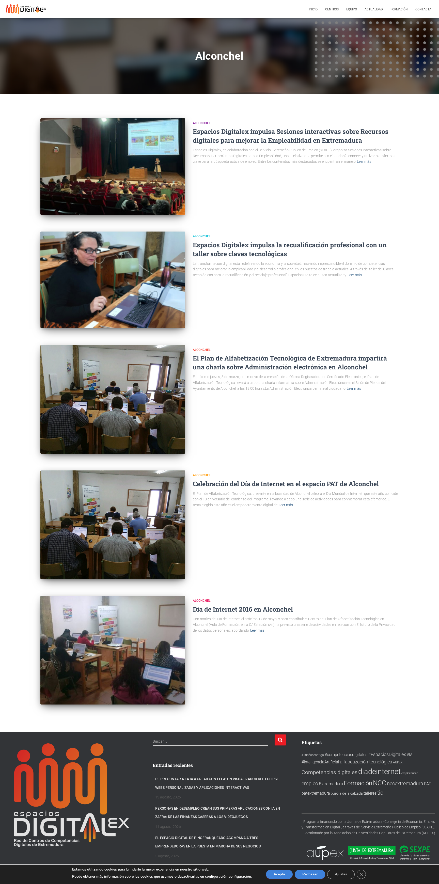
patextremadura (316, 793)
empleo (310, 783)
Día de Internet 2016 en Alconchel (243, 609)
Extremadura (331, 783)
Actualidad (374, 9)
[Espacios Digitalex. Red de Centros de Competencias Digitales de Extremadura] (26, 9)
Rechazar (310, 874)
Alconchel (201, 123)
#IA (409, 754)
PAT (427, 784)
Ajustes (341, 874)
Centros (332, 9)
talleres (370, 793)
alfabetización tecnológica (366, 761)
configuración (240, 876)
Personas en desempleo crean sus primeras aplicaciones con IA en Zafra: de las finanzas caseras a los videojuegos (217, 812)
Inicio (313, 9)
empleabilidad (409, 773)
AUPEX (397, 762)
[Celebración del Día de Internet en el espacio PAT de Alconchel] (112, 524)
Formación (399, 9)
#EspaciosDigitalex (387, 754)
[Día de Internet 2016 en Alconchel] (112, 650)
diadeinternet (379, 771)
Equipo (351, 9)
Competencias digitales (329, 772)
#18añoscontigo (313, 755)
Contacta (423, 9)
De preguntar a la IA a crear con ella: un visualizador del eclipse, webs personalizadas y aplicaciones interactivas (217, 783)
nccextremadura (405, 783)
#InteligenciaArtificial (320, 762)
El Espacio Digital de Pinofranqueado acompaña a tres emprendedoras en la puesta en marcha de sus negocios (208, 842)
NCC (379, 783)
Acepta (279, 874)
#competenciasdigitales (346, 754)
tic (380, 792)
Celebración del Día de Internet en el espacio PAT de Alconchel (286, 484)
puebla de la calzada (347, 793)
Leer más (364, 161)
